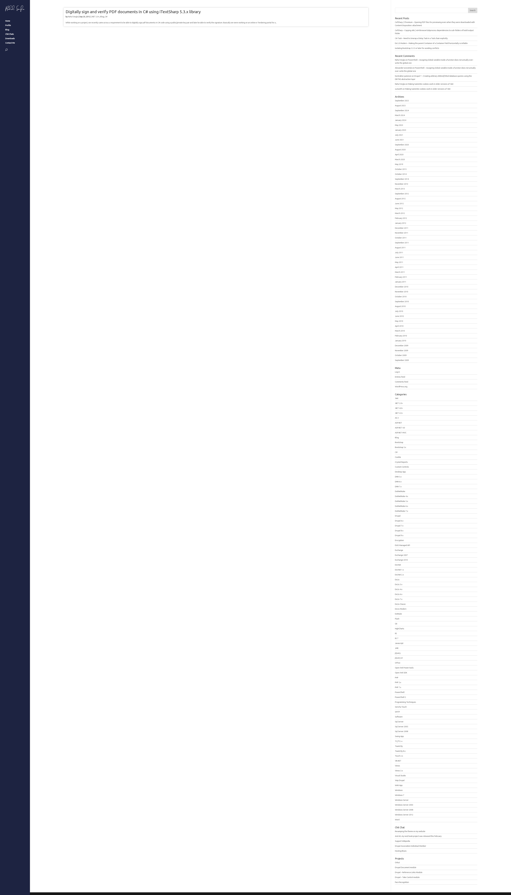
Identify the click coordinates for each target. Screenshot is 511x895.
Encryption (399, 540)
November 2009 (401, 350)
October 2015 (401, 169)
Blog (7, 30)
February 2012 (401, 218)
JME (397, 648)
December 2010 (401, 287)
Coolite (398, 457)
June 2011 (399, 257)
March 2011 (400, 272)
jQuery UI (399, 658)
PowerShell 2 (400, 697)
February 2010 (401, 336)
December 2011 (401, 228)
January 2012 (400, 223)
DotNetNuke (400, 491)
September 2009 (402, 360)
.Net (396, 398)
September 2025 (402, 101)
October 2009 (401, 355)
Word (397, 820)
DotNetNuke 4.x (401, 496)
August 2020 (400, 150)
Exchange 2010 (401, 560)
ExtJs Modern (400, 609)
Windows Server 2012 (404, 815)
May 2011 (399, 262)
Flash (397, 619)
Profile (8, 25)
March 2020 (400, 159)
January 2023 (400, 130)
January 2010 (400, 341)
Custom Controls (402, 467)
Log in (397, 372)
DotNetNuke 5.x (401, 501)
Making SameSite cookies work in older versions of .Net (430, 84)
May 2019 (399, 164)
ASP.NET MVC (400, 433)
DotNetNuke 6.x (401, 506)
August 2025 (400, 106)
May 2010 (399, 321)
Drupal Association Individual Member (410, 846)
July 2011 (399, 252)
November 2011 (401, 233)
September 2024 (402, 110)
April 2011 (399, 267)
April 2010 (399, 326)
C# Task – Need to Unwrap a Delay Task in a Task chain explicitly (421, 38)
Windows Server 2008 (404, 810)
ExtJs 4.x (398, 589)
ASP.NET (398, 423)
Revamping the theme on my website (410, 831)
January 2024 (400, 120)
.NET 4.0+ (399, 408)
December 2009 (401, 346)
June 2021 (399, 140)
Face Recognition (402, 882)
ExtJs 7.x (398, 599)
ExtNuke (398, 614)
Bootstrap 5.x (400, 447)
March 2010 (400, 331)
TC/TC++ (399, 741)
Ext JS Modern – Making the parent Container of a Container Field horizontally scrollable (431, 43)
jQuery (398, 653)
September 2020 (402, 145)
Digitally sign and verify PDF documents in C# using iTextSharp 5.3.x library (133, 11)
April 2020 (399, 154)
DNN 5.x (398, 477)
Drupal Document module (405, 867)
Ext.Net (398, 565)
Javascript (399, 643)
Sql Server (399, 722)
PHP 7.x (398, 687)
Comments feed (401, 382)
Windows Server (402, 800)
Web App (399, 785)
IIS (396, 633)
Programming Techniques (405, 702)
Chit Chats (9, 34)
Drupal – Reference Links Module (408, 872)
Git (396, 624)
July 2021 (399, 135)
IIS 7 (396, 638)
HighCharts (399, 629)
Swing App (399, 736)
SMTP (397, 712)
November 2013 (401, 184)
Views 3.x (399, 771)
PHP (396, 678)
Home (7, 21)
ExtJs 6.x (398, 594)
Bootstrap (399, 442)
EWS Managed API (402, 545)
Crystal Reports (401, 462)
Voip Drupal (400, 780)
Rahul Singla (73, 17)
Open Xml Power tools (404, 668)
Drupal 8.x (399, 531)
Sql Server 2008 (401, 731)
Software (399, 717)
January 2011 (400, 282)
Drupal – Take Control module (407, 877)
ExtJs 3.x (398, 584)
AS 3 (397, 418)
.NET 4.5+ (399, 413)
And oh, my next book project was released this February (418, 836)
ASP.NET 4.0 (400, 428)
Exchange (399, 550)
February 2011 (401, 277)
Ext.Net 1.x (399, 570)
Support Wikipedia (402, 841)
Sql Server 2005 (401, 727)
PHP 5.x (398, 682)
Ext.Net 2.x (399, 575)
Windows (399, 790)
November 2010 (401, 292)
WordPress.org (401, 387)
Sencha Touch (401, 707)
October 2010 (401, 297)
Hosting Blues (401, 851)
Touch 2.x (399, 756)
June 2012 (399, 203)
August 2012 (400, 199)
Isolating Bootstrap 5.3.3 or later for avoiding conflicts (417, 48)
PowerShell (400, 692)
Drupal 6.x (399, 521)
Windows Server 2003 (404, 805)
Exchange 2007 (401, 555)
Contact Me (10, 43)
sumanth (398, 89)
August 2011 (400, 248)
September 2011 (402, 243)
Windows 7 (399, 795)
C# (106, 17)
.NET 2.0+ (95, 17)
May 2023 (399, 125)
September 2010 (402, 301)
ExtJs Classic (400, 604)
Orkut (397, 862)
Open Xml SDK (401, 673)
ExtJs (397, 580)
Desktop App (400, 472)
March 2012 (400, 213)
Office (397, 663)
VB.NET (398, 761)
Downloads (10, 39)
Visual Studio (400, 776)
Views (397, 766)
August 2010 (400, 306)
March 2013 (400, 189)
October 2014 (401, 174)
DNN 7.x (398, 487)
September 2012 (402, 194)
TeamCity (399, 746)
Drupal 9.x (399, 535)
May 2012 (399, 208)
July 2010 (399, 311)
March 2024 (400, 115)
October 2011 (401, 238)
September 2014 (402, 179)
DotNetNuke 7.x (401, 511)
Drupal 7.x (399, 526)
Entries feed (400, 377)
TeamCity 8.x (400, 751)
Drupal (398, 516)
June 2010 (399, 316)
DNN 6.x (398, 482)
